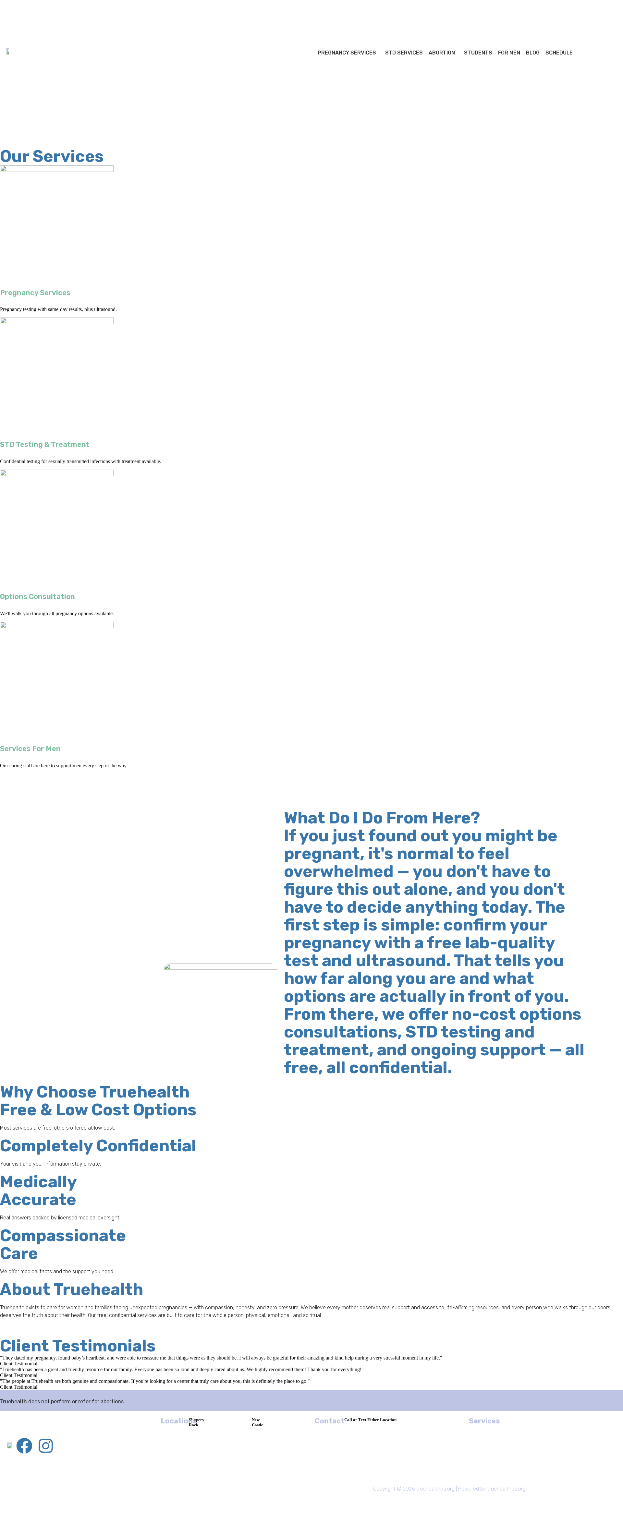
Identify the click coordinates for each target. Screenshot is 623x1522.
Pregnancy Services (347, 53)
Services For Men (30, 748)
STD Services (404, 53)
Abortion (442, 53)
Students (478, 53)
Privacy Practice (204, 1502)
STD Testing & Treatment (45, 444)
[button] (348, 52)
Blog (533, 53)
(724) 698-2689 (415, 1426)
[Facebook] (24, 1446)
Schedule (559, 53)
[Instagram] (46, 1446)
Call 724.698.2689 (52, 11)
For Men (509, 53)
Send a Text (87, 11)
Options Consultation (37, 596)
